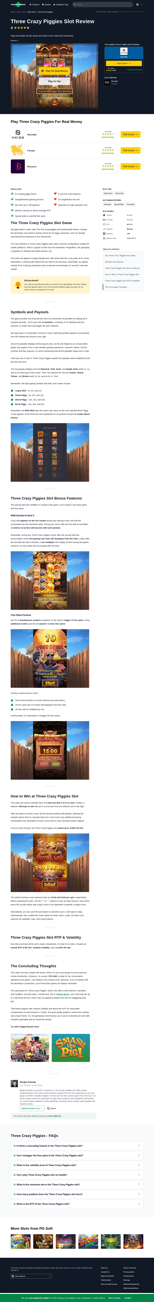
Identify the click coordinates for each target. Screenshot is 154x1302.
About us (104, 1268)
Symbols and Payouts (114, 262)
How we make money (109, 1284)
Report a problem (107, 1276)
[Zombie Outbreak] (111, 1241)
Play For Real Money (57, 71)
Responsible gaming (131, 1284)
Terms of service (129, 1268)
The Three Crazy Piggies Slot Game (120, 255)
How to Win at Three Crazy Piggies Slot (122, 274)
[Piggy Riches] (30, 1048)
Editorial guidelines (130, 1288)
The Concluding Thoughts (116, 287)
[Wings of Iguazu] (21, 1241)
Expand (14, 40)
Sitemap (126, 1280)
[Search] (75, 4)
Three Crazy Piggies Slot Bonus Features (122, 268)
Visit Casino (131, 135)
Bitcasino (31, 166)
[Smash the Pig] (71, 1048)
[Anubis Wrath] (133, 1241)
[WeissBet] (124, 51)
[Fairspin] (18, 150)
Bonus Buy (119, 193)
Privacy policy (128, 1272)
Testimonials (106, 1280)
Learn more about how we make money (130, 11)
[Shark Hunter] (66, 1241)
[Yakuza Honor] (43, 1241)
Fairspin (31, 150)
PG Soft (114, 81)
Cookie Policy (98, 1298)
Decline (128, 1298)
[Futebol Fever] (88, 1241)
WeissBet (124, 57)
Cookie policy (128, 1276)
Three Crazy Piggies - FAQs (34, 1136)
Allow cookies (114, 1298)
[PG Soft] (107, 82)
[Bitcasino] (18, 166)
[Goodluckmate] (18, 4)
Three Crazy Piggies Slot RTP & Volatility (122, 281)
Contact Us (105, 1272)
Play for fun (54, 81)
